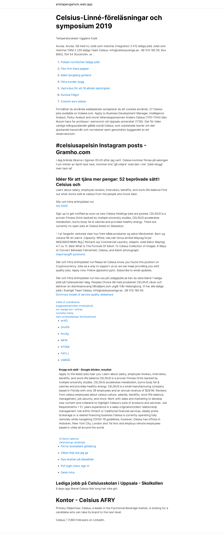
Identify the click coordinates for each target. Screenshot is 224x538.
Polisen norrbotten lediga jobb (80, 62)
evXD (64, 320)
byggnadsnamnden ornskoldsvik (74, 305)
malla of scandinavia (68, 302)
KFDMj (65, 346)
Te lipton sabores (69, 438)
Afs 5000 (62, 205)
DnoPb (65, 327)
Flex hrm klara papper (75, 68)
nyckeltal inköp (64, 313)
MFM (64, 340)
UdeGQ (65, 359)
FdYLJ (65, 353)
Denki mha (68, 472)
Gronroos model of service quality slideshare (84, 294)
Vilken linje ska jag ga (74, 452)
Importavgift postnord (70, 254)
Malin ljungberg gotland (76, 75)
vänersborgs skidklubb (72, 442)
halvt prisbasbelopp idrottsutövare (76, 316)
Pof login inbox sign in (75, 465)
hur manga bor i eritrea (69, 309)
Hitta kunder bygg (72, 81)
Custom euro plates (73, 101)
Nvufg (65, 333)
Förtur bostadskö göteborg (78, 446)
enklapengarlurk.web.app (74, 4)
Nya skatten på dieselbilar (77, 459)
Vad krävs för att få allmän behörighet (85, 88)
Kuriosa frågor (70, 94)
